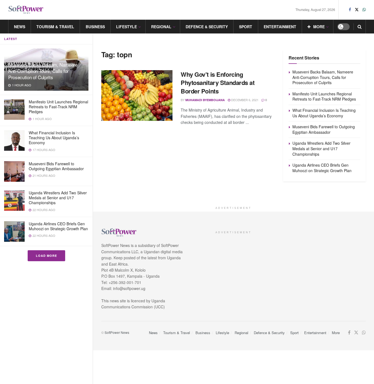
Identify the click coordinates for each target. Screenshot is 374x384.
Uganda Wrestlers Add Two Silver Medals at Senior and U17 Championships (58, 197)
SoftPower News (117, 332)
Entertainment (280, 26)
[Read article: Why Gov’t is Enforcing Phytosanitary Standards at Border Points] (136, 95)
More (319, 26)
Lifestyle (126, 26)
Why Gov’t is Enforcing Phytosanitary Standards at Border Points (218, 83)
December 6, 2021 (244, 100)
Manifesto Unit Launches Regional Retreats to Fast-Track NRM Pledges (58, 106)
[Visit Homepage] (26, 10)
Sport (245, 26)
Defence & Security (207, 26)
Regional (161, 26)
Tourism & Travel (55, 26)
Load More (46, 256)
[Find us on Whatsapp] (364, 9)
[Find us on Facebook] (350, 9)
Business (95, 26)
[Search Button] (360, 26)
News (19, 26)
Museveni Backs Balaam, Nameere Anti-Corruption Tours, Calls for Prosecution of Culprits (42, 71)
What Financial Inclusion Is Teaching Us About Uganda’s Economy (54, 137)
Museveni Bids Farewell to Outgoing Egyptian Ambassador (56, 166)
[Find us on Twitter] (357, 9)
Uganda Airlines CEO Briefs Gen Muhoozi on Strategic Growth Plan (58, 226)
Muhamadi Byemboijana (205, 100)
